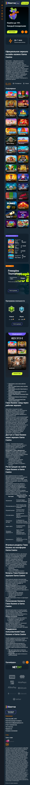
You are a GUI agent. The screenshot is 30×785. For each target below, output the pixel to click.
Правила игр (9, 728)
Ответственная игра (11, 724)
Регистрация (25, 3)
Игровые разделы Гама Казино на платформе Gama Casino (17, 392)
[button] (22, 31)
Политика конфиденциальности (14, 722)
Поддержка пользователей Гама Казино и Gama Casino (16, 400)
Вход (17, 3)
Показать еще (17, 373)
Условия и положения (11, 731)
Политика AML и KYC (11, 718)
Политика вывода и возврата (14, 720)
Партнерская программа (11, 712)
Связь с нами (9, 737)
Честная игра (9, 726)
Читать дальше (13, 290)
